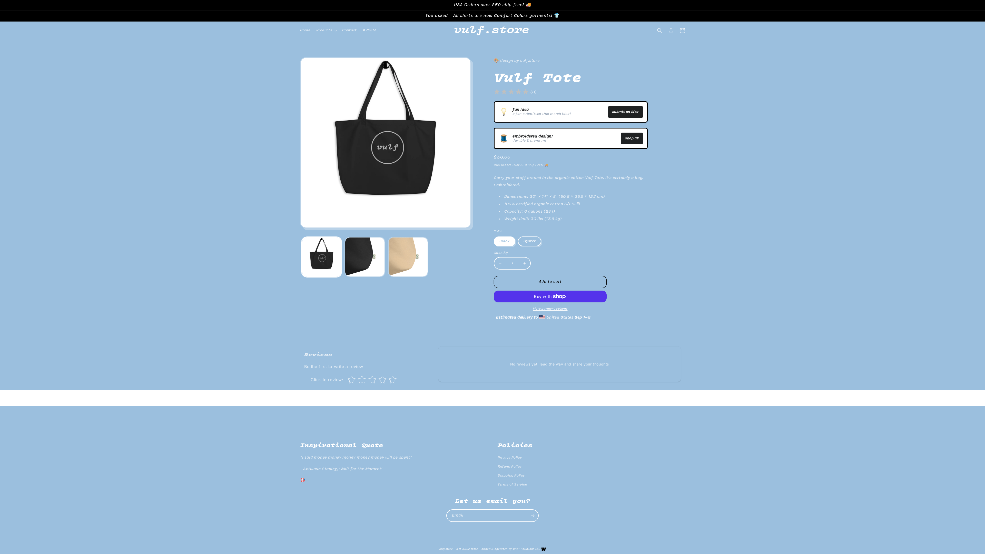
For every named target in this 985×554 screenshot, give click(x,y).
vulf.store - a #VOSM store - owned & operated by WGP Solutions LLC (489, 549)
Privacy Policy (510, 458)
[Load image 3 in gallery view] (364, 257)
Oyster (530, 241)
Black (504, 241)
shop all (632, 138)
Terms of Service (512, 485)
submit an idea (625, 112)
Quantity (501, 253)
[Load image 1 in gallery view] (321, 257)
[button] (326, 30)
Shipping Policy (511, 476)
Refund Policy (510, 467)
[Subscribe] (532, 515)
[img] (511, 92)
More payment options (550, 308)
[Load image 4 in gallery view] (408, 257)
